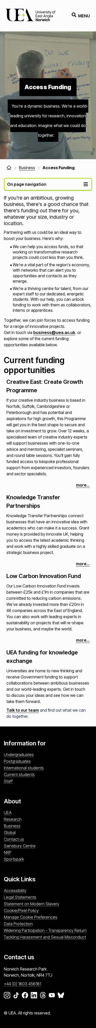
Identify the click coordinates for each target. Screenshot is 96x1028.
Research (13, 819)
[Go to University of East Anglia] (30, 16)
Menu (84, 15)
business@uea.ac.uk (54, 332)
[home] (9, 167)
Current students (19, 774)
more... (83, 485)
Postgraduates (17, 761)
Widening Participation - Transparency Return (45, 930)
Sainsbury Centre (20, 845)
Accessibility (15, 890)
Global (10, 832)
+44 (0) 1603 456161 (22, 983)
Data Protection (18, 923)
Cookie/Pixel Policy (21, 910)
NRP (7, 852)
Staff (8, 781)
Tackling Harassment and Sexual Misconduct (45, 937)
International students (24, 767)
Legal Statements (20, 897)
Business (12, 825)
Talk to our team (22, 710)
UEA (8, 812)
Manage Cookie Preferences (30, 917)
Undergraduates (19, 754)
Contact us (14, 839)
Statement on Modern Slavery (31, 903)
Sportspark (14, 859)
